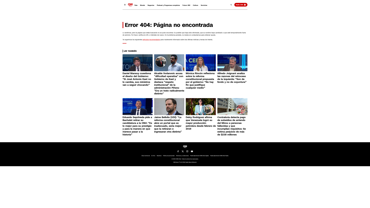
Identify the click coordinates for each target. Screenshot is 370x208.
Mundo (142, 5)
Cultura (195, 5)
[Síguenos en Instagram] (187, 151)
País (136, 5)
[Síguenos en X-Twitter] (182, 151)
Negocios (151, 5)
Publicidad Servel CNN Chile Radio (219, 155)
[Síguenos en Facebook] (178, 151)
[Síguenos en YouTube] (191, 151)
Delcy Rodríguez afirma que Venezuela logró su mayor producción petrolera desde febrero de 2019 (201, 123)
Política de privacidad (168, 155)
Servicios (204, 5)
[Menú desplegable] (125, 4)
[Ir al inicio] (130, 4)
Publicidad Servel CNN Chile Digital (199, 155)
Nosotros (159, 155)
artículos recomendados (151, 40)
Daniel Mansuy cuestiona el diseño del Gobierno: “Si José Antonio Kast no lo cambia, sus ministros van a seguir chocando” (137, 79)
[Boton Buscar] (231, 4)
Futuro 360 (186, 5)
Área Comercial (146, 155)
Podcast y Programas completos (168, 5)
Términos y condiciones (182, 155)
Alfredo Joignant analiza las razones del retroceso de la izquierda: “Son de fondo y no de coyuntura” (231, 78)
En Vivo (153, 155)
